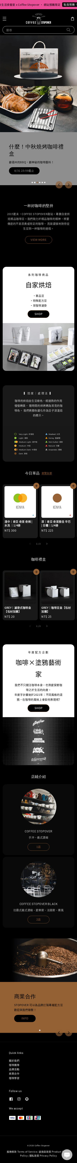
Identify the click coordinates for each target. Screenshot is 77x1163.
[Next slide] (68, 184)
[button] (4, 19)
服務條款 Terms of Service (22, 1151)
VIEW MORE (39, 239)
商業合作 (14, 1073)
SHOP (38, 314)
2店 (38, 919)
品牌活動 (14, 1069)
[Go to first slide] (68, 1032)
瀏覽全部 (47, 473)
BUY (20, 170)
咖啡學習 (14, 1078)
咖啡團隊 (14, 1065)
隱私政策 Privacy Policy (43, 1155)
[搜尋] (68, 29)
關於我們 (14, 1060)
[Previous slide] (59, 184)
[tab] (32, 182)
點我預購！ (63, 4)
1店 (38, 847)
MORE (23, 1023)
